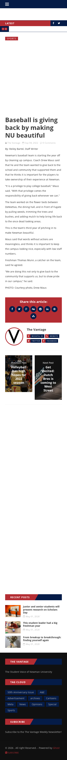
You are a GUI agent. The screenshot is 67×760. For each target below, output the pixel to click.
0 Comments (49, 142)
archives (35, 698)
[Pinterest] (55, 309)
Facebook (52, 341)
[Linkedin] (47, 309)
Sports (11, 38)
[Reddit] (40, 309)
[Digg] (33, 309)
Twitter (36, 341)
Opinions (37, 704)
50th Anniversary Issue (21, 692)
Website (54, 336)
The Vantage (13, 142)
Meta (10, 704)
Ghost (56, 748)
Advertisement (16, 698)
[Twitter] (19, 309)
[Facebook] (12, 309)
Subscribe (13, 752)
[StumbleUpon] (33, 316)
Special (52, 704)
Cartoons (51, 698)
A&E (42, 692)
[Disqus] (33, 457)
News (22, 704)
